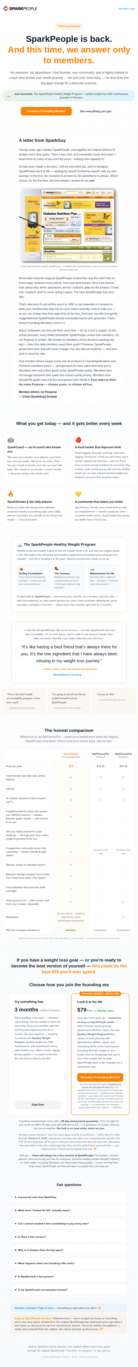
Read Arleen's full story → (69, 674)
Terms (74, 1357)
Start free (38, 1104)
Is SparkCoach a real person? (36, 1276)
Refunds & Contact (88, 1357)
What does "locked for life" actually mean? (44, 1210)
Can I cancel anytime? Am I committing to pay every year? (53, 1223)
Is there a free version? (32, 1236)
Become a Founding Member (46, 111)
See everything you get (95, 111)
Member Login (127, 8)
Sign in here (46, 1308)
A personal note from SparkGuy (37, 1197)
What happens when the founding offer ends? (46, 1263)
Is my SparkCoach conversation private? (43, 1289)
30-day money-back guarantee (79, 1121)
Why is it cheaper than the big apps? (40, 1250)
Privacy (66, 1357)
